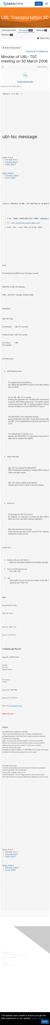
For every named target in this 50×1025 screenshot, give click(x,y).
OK (45, 1022)
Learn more (37, 1018)
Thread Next (11, 162)
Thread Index (12, 175)
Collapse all (42, 51)
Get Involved (8, 982)
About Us (6, 1011)
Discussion (25, 30)
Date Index (8, 173)
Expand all (30, 51)
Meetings (41, 30)
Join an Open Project (11, 985)
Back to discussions (12, 48)
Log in (38, 4)
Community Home (9, 30)
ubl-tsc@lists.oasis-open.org (25, 223)
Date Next (10, 164)
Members (7, 35)
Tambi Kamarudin (25, 81)
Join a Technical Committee (14, 989)
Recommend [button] (42, 67)
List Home (10, 178)
